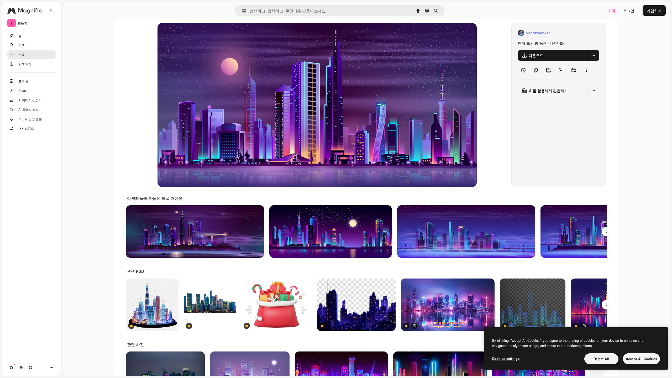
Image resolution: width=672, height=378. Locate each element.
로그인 (628, 10)
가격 (611, 10)
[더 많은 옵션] (586, 70)
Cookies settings (505, 358)
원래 (188, 33)
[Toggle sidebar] (51, 10)
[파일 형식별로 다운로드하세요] (594, 55)
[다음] (606, 231)
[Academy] (21, 367)
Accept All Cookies (641, 358)
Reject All (601, 358)
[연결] (11, 367)
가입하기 (654, 10)
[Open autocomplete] (242, 11)
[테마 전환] (30, 367)
